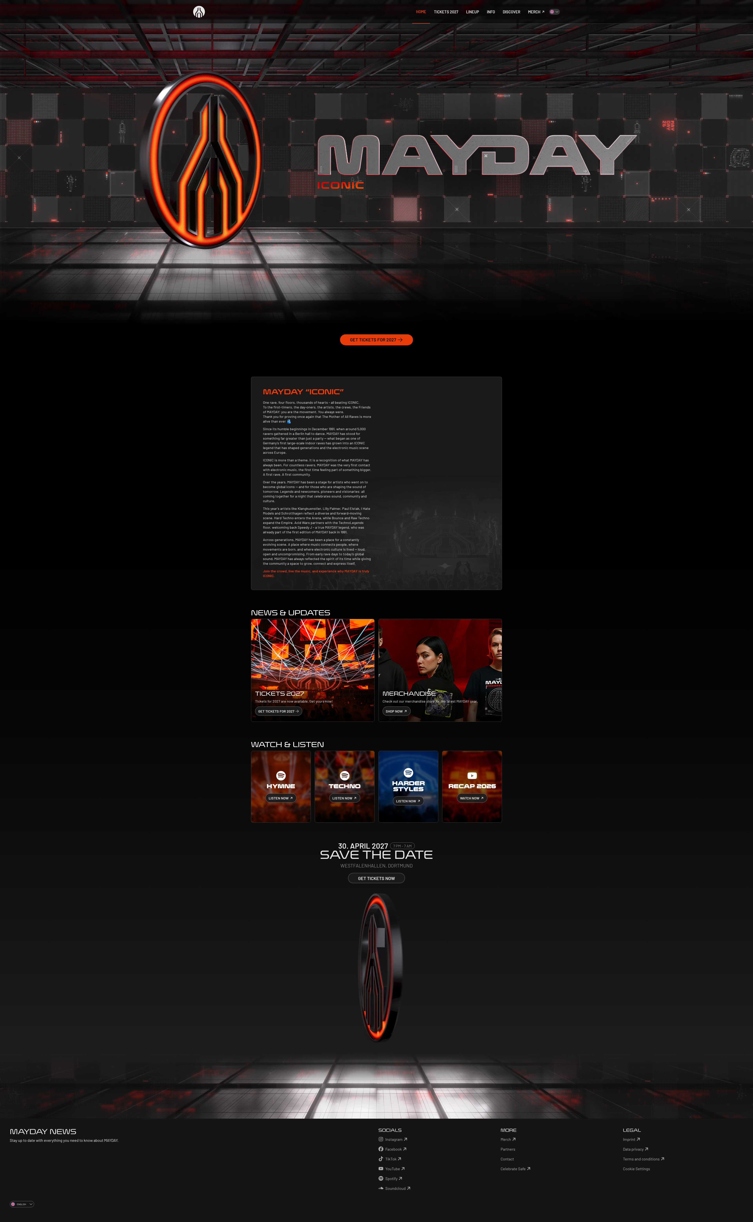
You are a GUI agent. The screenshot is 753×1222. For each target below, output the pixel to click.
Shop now (395, 711)
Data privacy (633, 1149)
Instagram (394, 1139)
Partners (508, 1149)
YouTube (392, 1168)
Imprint (629, 1139)
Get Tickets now (376, 878)
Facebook (393, 1149)
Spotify (391, 1178)
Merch (506, 1139)
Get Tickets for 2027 (373, 339)
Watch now (470, 798)
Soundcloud (395, 1188)
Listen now (279, 798)
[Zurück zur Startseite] (199, 12)
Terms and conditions (641, 1159)
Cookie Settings (636, 1168)
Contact (507, 1159)
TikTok (391, 1159)
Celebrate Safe (513, 1168)
